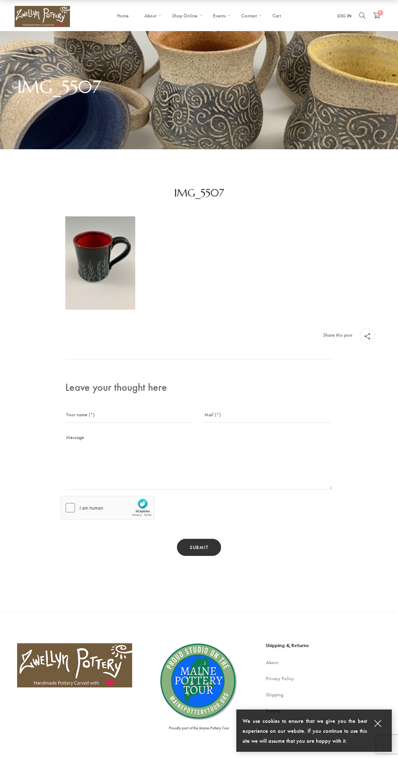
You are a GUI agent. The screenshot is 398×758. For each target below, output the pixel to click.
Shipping (274, 694)
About (272, 662)
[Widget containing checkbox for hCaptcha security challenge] (108, 508)
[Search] (362, 15)
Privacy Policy (280, 678)
